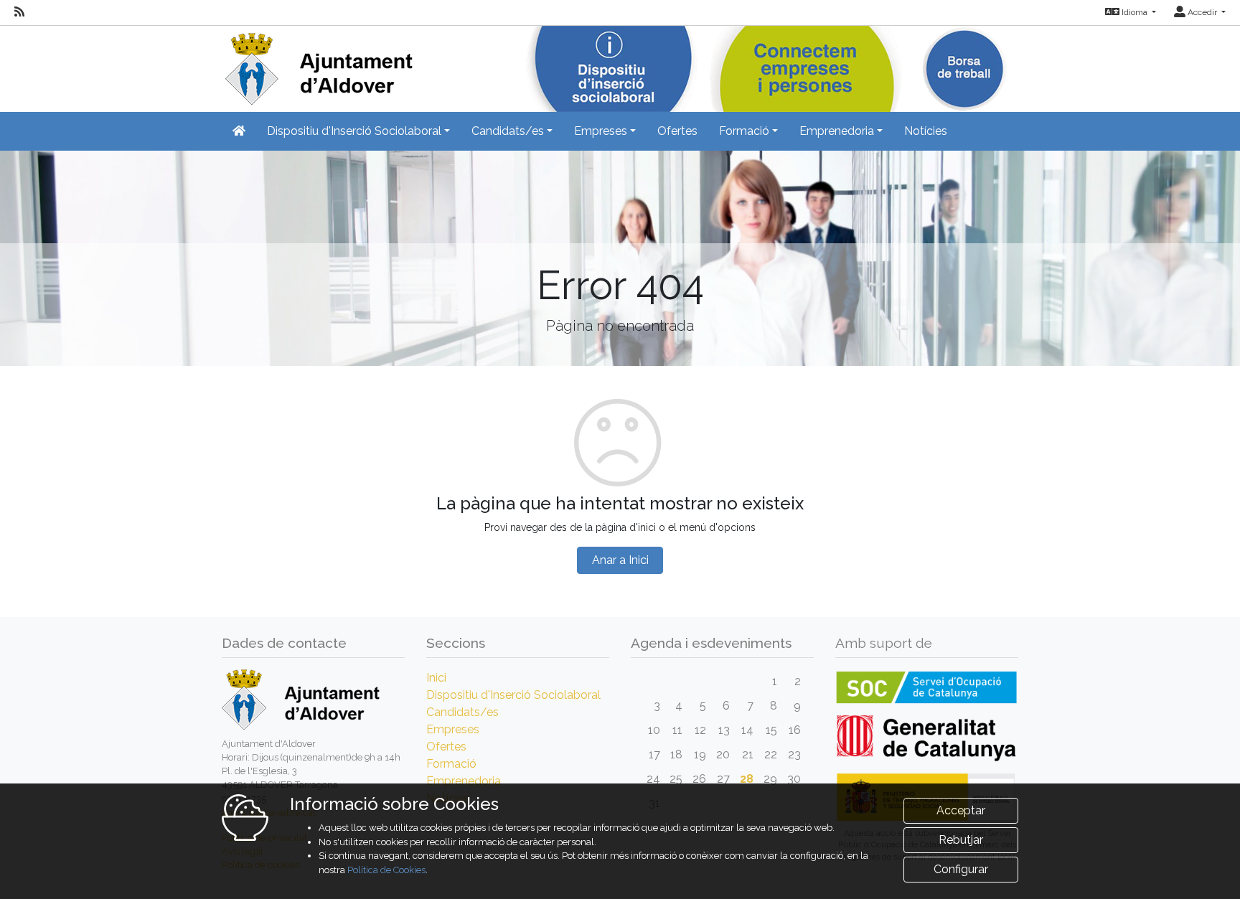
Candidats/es (462, 712)
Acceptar (960, 810)
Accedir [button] (1202, 12)
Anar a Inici (620, 560)
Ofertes (677, 131)
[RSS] (19, 12)
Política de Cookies (386, 870)
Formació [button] (744, 131)
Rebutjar (961, 840)
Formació (451, 764)
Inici (436, 677)
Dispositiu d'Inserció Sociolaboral (513, 695)
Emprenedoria (463, 781)
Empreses (452, 729)
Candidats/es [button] (507, 131)
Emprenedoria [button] (836, 131)
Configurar (961, 869)
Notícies (925, 131)
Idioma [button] (1134, 12)
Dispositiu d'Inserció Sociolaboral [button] (354, 131)
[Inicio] (317, 64)
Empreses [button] (600, 131)
